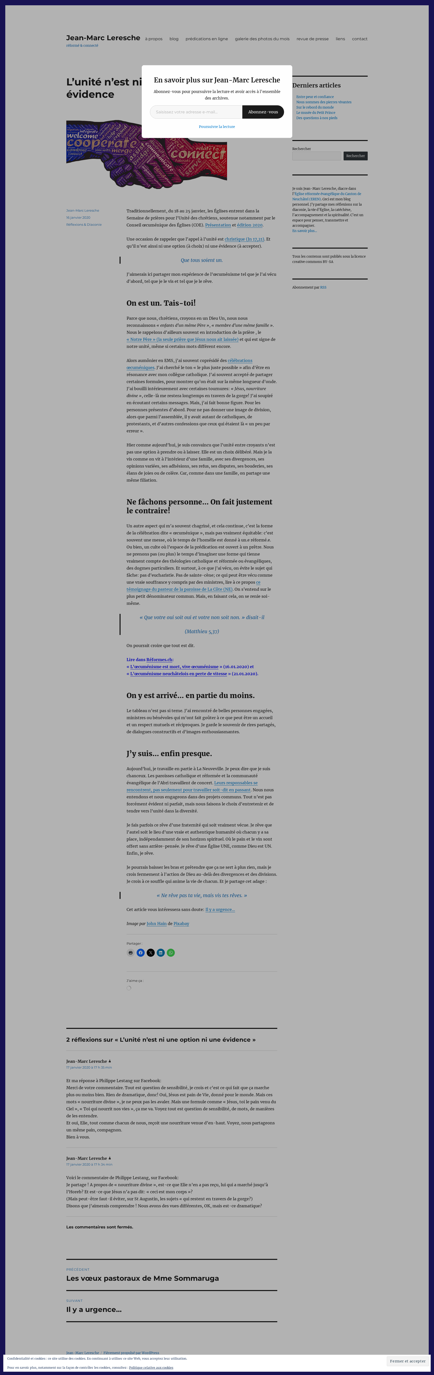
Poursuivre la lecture (217, 126)
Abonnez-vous (263, 111)
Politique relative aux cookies (151, 1367)
